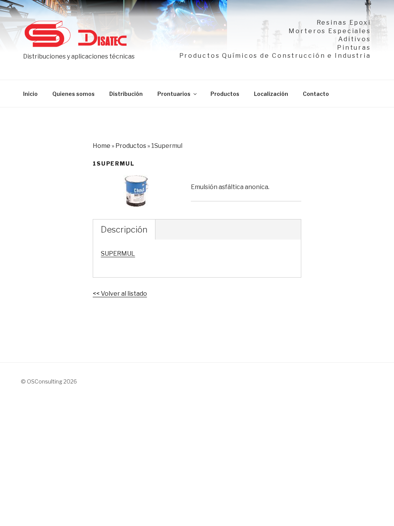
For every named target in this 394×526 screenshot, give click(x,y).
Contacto (316, 93)
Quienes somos (73, 93)
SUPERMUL (118, 253)
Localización (271, 93)
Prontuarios (173, 93)
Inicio (30, 93)
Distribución (126, 93)
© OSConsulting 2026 (49, 381)
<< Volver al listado (120, 293)
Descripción (124, 229)
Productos (224, 93)
